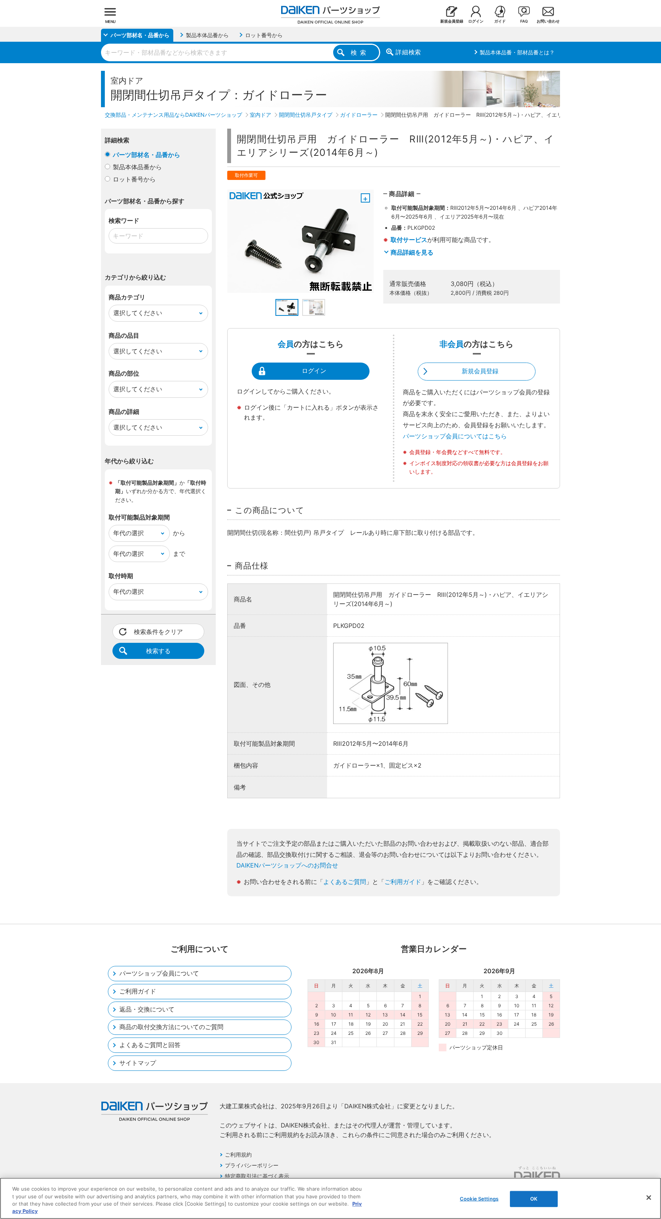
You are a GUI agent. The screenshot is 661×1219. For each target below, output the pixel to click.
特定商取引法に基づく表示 (257, 1176)
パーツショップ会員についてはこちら (455, 436)
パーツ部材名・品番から (146, 155)
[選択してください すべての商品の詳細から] (158, 427)
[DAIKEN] (537, 1173)
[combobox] (240, 52)
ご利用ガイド (402, 882)
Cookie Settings (479, 1199)
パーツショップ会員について (159, 973)
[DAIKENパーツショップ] (330, 12)
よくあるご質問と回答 (150, 1045)
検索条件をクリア (158, 632)
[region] (330, 1198)
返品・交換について (146, 1009)
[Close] (648, 1197)
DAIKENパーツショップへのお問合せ (287, 865)
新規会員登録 (480, 371)
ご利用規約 (238, 1154)
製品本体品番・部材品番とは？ (517, 52)
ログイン (314, 370)
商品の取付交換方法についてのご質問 (171, 1027)
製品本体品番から (137, 167)
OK (533, 1199)
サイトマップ (137, 1063)
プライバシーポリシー (251, 1165)
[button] (286, 307)
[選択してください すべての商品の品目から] (158, 351)
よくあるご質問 (344, 882)
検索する (158, 651)
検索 (360, 52)
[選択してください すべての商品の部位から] (158, 389)
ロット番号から (134, 179)
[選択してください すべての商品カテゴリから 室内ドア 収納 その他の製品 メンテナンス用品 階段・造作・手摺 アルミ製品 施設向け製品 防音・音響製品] (158, 313)
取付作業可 (246, 175)
